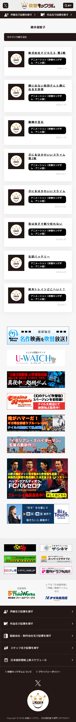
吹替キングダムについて (19, 671)
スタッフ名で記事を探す (25, 648)
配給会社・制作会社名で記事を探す (30, 635)
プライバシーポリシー (49, 671)
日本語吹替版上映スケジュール (29, 660)
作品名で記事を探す (57, 14)
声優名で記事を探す (21, 14)
